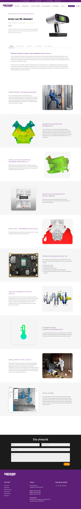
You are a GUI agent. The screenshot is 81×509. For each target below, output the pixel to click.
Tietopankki (55, 6)
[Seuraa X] (58, 486)
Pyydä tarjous (48, 46)
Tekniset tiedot (20, 46)
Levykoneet (6, 487)
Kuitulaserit (6, 485)
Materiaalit (30, 46)
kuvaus (11, 46)
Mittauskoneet (7, 493)
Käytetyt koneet (36, 6)
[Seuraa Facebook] (56, 486)
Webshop (71, 6)
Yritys (63, 6)
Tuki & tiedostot (46, 6)
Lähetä (66, 464)
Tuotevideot (39, 46)
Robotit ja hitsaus (8, 489)
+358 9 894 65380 (26, 1)
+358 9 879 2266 (49, 1)
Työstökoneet (7, 491)
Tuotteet (17, 6)
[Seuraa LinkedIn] (61, 486)
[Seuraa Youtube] (65, 486)
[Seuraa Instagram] (63, 486)
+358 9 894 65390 (38, 1)
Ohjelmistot (25, 6)
